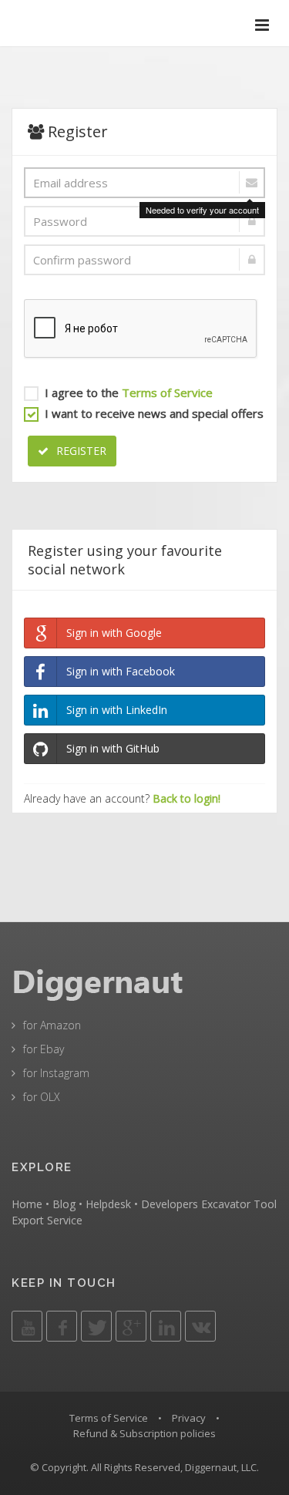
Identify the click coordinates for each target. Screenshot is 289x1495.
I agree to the (129, 392)
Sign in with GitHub (113, 748)
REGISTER (79, 450)
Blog (64, 1204)
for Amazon (52, 1025)
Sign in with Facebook (120, 671)
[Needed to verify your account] (144, 182)
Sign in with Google (114, 632)
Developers (169, 1204)
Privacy (189, 1418)
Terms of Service (167, 392)
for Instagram (56, 1073)
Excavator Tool (239, 1204)
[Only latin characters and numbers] (144, 221)
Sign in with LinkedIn (116, 709)
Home (27, 1204)
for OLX (41, 1096)
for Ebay (43, 1049)
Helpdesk (108, 1204)
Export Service (47, 1220)
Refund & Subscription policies (144, 1433)
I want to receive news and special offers (154, 413)
